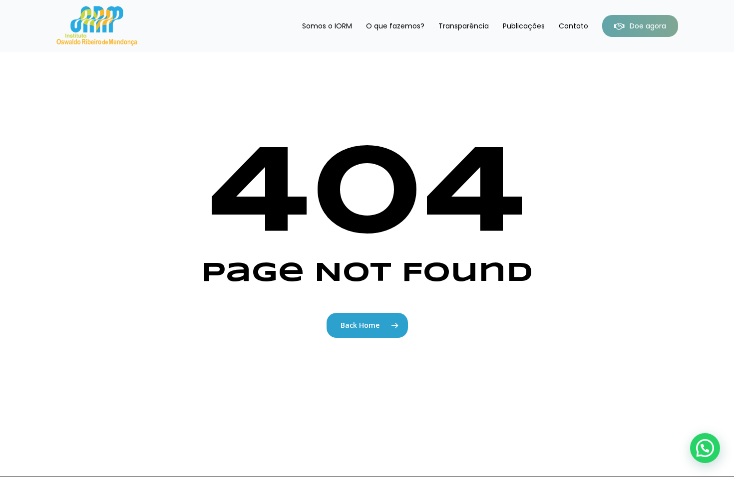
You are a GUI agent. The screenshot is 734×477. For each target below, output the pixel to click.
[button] (705, 448)
